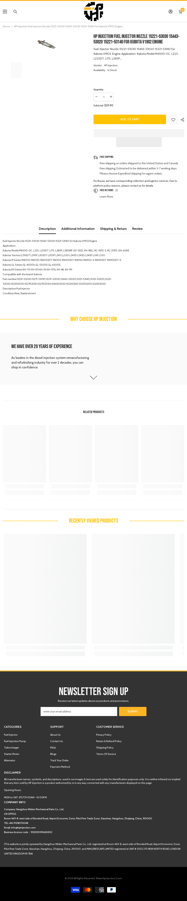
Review (137, 229)
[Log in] (170, 11)
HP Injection (111, 65)
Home (6, 26)
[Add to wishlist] (173, 119)
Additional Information (78, 229)
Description (47, 229)
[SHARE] (181, 119)
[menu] (5, 11)
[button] (139, 142)
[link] (93, 358)
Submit (132, 711)
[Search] (15, 12)
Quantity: (99, 89)
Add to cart (129, 119)
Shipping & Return (113, 229)
